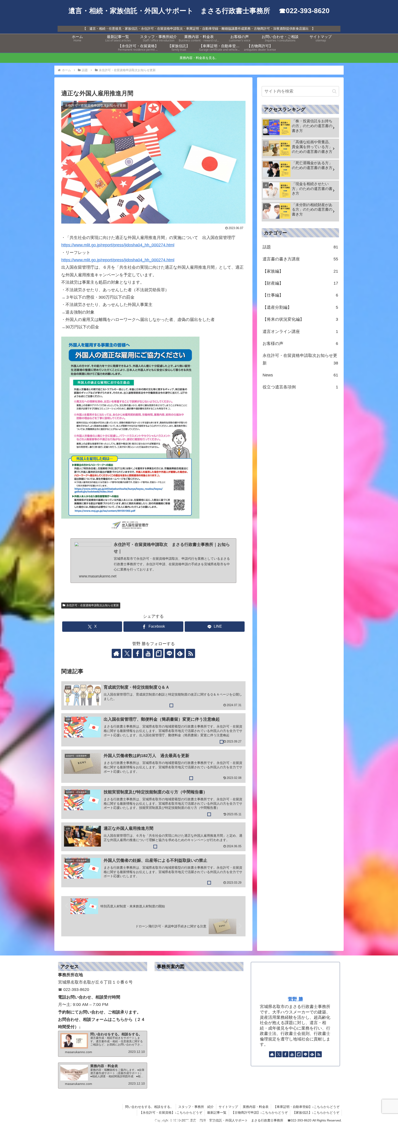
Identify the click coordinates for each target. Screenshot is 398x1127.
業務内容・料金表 (256, 1107)
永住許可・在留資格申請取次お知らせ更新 (92, 605)
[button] (334, 91)
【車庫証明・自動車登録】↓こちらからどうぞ (306, 1107)
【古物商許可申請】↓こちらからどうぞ (259, 1112)
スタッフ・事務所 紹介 (196, 1107)
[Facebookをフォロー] (137, 653)
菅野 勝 (295, 999)
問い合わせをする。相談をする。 (149, 1107)
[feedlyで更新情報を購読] (179, 653)
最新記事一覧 (216, 1112)
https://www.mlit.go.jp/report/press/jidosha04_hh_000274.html (117, 245)
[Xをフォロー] (127, 653)
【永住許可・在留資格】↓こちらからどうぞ (170, 1112)
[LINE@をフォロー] (169, 653)
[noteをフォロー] (158, 653)
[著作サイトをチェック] (116, 653)
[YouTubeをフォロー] (148, 653)
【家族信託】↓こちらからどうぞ (316, 1112)
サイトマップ (228, 1107)
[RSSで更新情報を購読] (190, 653)
